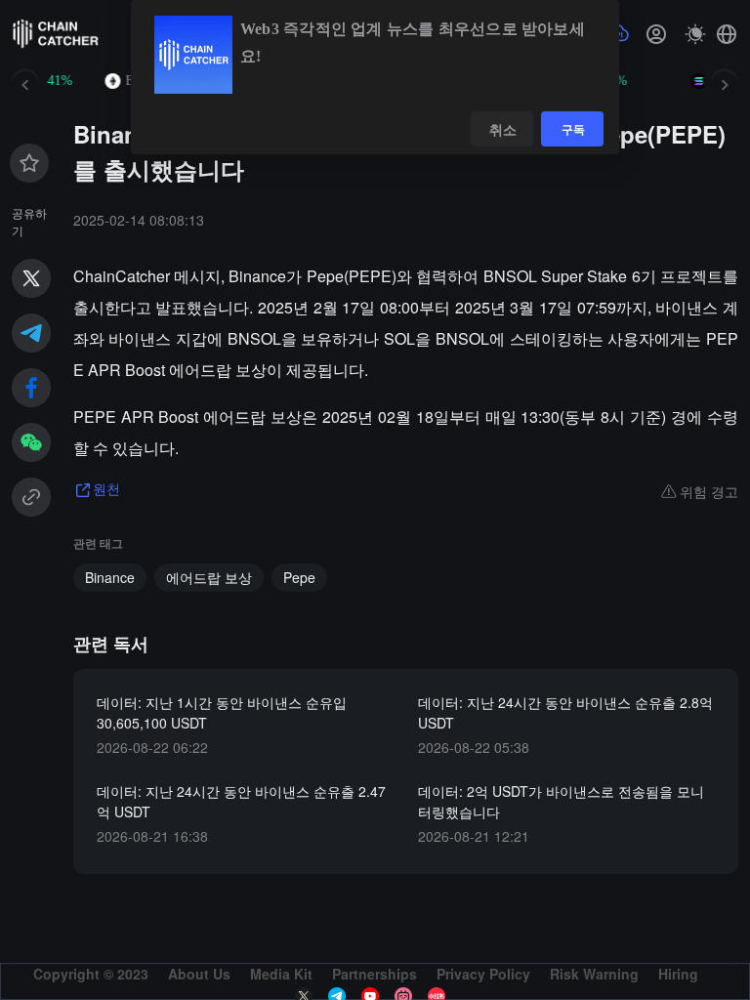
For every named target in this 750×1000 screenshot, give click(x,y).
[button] (726, 34)
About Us (199, 973)
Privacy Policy (483, 973)
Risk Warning (594, 973)
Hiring (678, 973)
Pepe (299, 577)
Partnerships (374, 973)
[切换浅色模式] (695, 34)
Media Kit (281, 973)
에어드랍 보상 (209, 577)
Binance (110, 577)
